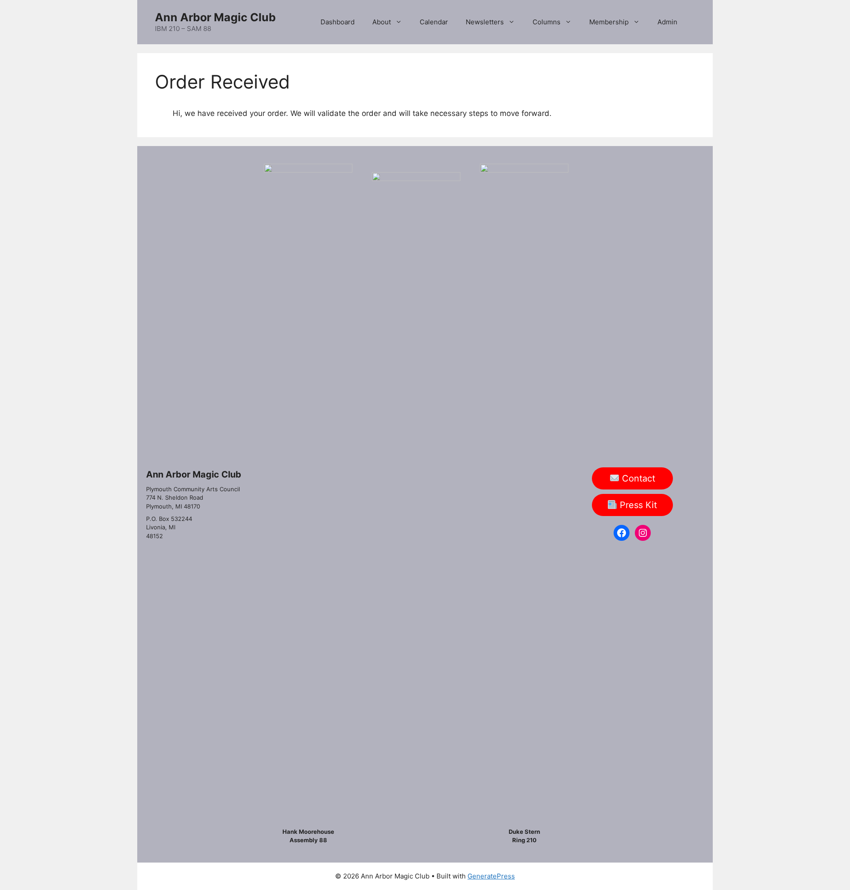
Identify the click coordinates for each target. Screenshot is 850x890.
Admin (667, 22)
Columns (546, 22)
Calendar (434, 22)
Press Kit (637, 505)
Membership (609, 22)
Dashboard (338, 22)
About (381, 22)
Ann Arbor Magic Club (215, 17)
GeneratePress (491, 876)
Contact (637, 478)
